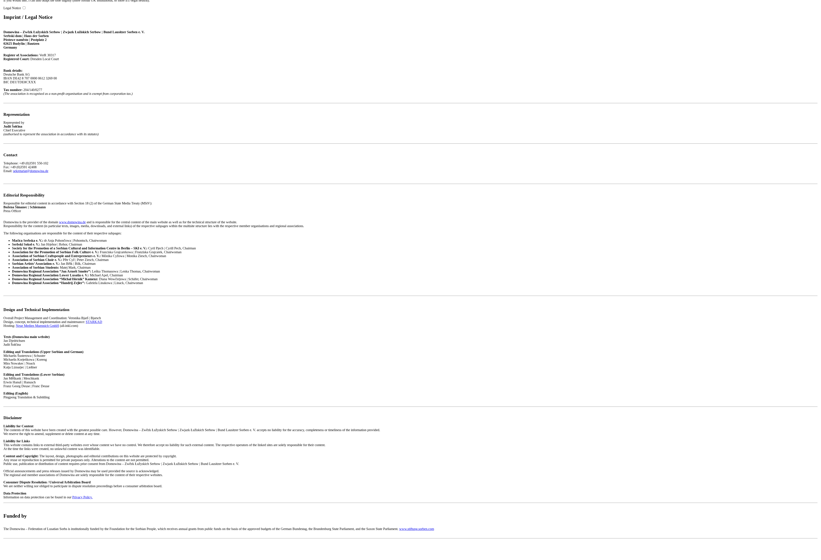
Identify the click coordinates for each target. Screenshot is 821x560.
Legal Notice (12, 8)
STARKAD (94, 322)
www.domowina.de (72, 222)
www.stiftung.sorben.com (416, 529)
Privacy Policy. (82, 497)
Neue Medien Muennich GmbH (37, 326)
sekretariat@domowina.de (30, 171)
